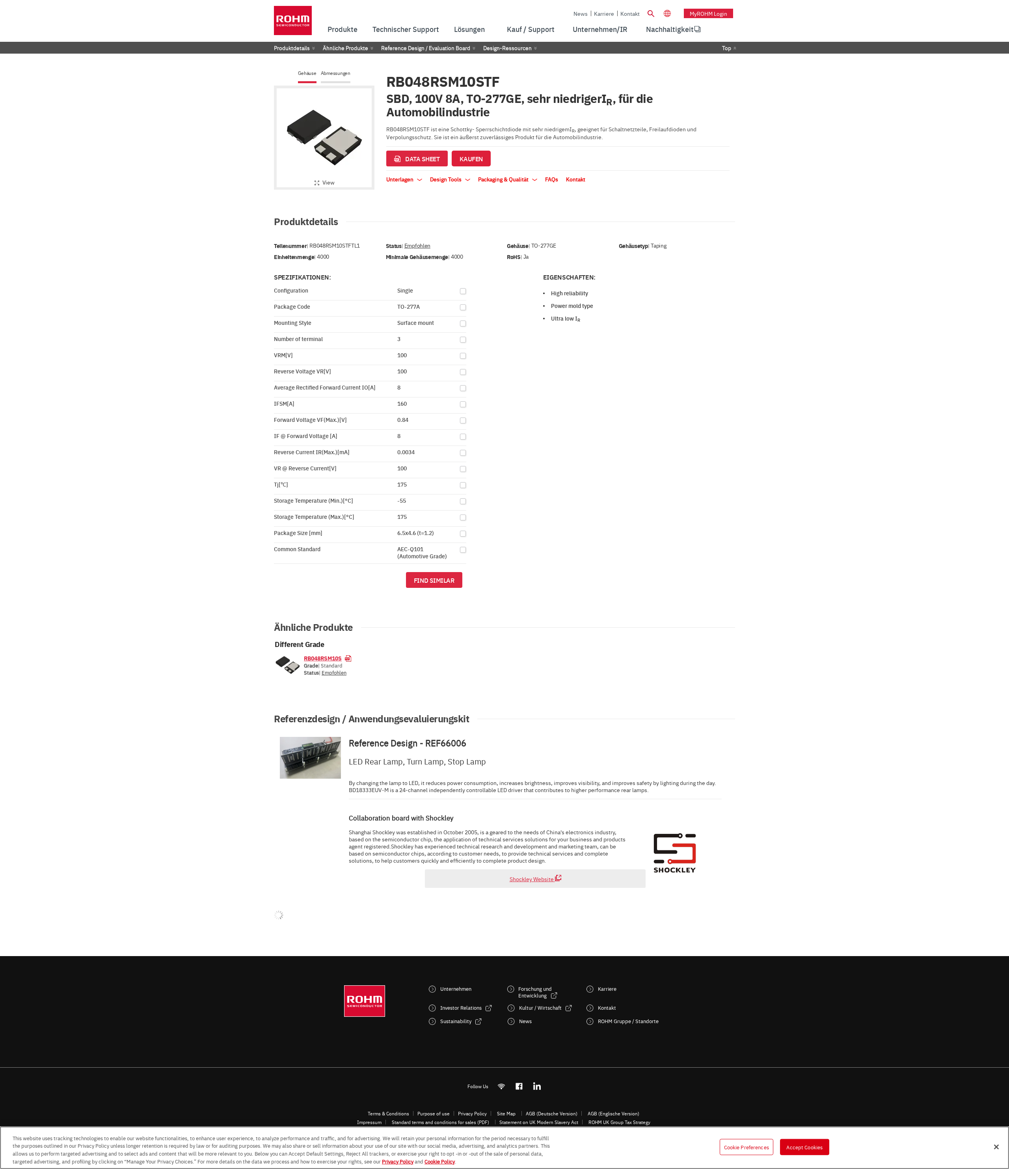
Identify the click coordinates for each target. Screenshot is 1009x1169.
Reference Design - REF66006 (407, 743)
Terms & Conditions (388, 1113)
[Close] (996, 1147)
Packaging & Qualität (504, 179)
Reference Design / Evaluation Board (425, 48)
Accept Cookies (804, 1146)
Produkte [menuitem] (342, 29)
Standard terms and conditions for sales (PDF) (440, 1122)
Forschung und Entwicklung (535, 992)
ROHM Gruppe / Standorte (628, 1021)
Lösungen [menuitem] (469, 29)
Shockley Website (532, 879)
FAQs (551, 179)
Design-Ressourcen (507, 48)
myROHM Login (708, 13)
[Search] (651, 12)
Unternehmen (455, 988)
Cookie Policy (439, 1160)
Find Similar (434, 580)
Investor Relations (461, 1007)
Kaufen (471, 158)
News (580, 13)
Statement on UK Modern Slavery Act (538, 1122)
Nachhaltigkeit (670, 29)
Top (726, 48)
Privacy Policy (472, 1113)
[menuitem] (670, 29)
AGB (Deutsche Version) (551, 1113)
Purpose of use (433, 1113)
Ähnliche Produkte (345, 48)
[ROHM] (293, 23)
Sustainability (455, 1021)
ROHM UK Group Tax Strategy (619, 1122)
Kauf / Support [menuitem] (531, 29)
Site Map (506, 1113)
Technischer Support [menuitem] (405, 29)
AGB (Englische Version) (613, 1113)
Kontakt (630, 13)
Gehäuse (307, 73)
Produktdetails (292, 48)
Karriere (604, 13)
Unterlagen (400, 179)
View (328, 182)
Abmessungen (335, 73)
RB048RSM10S (323, 658)
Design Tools (446, 179)
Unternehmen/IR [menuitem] (600, 29)
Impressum (369, 1122)
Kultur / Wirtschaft (540, 1007)
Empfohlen (417, 245)
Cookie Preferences (746, 1146)
